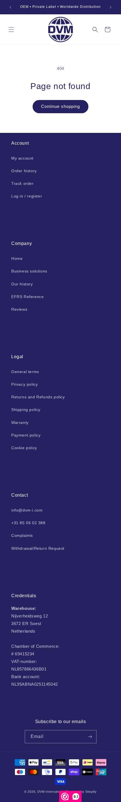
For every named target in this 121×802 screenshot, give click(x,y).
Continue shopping (60, 106)
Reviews (19, 309)
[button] (11, 29)
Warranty (20, 422)
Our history (22, 284)
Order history (24, 171)
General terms (25, 371)
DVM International (51, 791)
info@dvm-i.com (26, 510)
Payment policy (26, 435)
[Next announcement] (110, 7)
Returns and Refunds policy (38, 397)
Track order (22, 183)
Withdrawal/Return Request (37, 548)
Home (17, 258)
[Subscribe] (90, 736)
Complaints (22, 535)
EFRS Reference (27, 296)
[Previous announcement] (10, 7)
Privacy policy (24, 384)
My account (22, 158)
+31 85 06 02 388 (28, 523)
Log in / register (26, 196)
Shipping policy (26, 409)
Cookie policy (24, 448)
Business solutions (29, 271)
